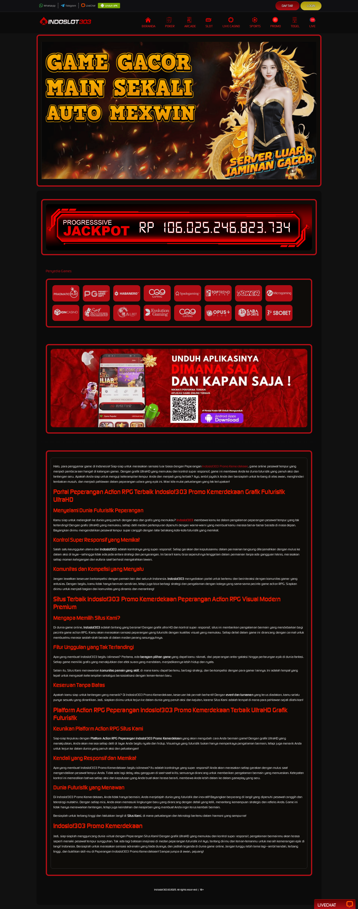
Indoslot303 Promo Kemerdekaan (225, 466)
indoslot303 (161, 889)
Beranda (148, 26)
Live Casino (231, 26)
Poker (170, 26)
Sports (255, 26)
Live (312, 26)
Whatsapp (50, 5)
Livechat (327, 905)
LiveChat (91, 5)
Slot (209, 26)
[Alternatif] (179, 426)
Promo (275, 26)
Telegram (71, 5)
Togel (295, 26)
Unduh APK (111, 5)
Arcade (190, 26)
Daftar (287, 6)
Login (311, 6)
